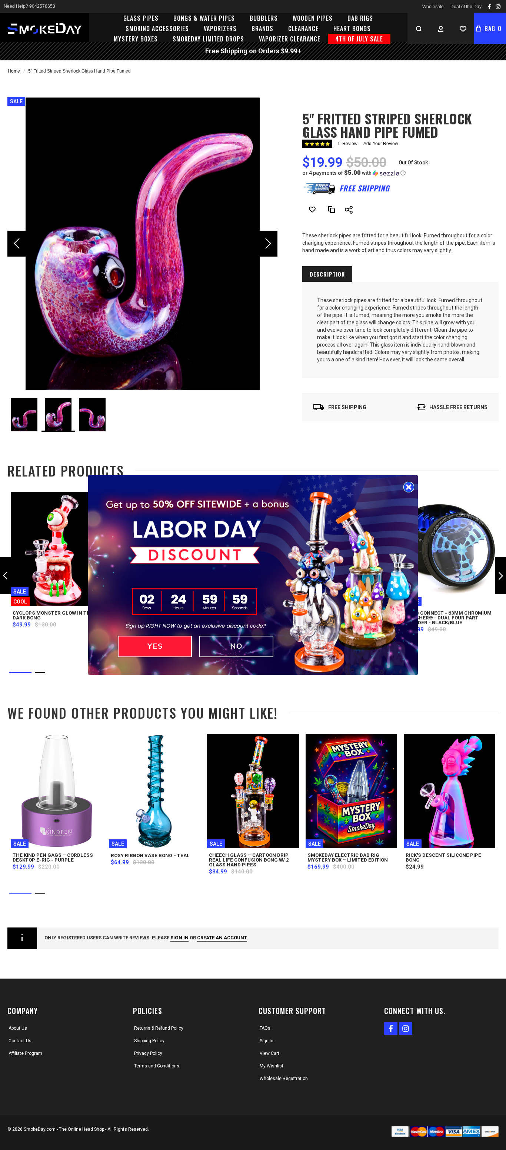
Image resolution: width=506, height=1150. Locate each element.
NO (236, 646)
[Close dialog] (408, 487)
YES (155, 646)
